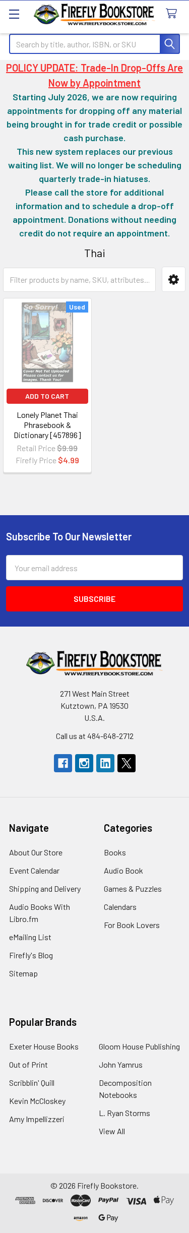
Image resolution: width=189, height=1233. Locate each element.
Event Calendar (34, 870)
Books (115, 852)
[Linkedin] (105, 763)
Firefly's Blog (31, 955)
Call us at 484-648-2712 (95, 736)
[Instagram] (84, 763)
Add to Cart (47, 396)
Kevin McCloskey (37, 1100)
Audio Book (123, 870)
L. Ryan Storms (124, 1113)
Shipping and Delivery (45, 888)
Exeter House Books (44, 1046)
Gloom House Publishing (139, 1046)
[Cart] (173, 14)
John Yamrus (121, 1064)
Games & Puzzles (133, 888)
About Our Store (35, 852)
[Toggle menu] (14, 14)
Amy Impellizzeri (37, 1119)
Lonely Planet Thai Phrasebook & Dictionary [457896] (47, 425)
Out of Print (28, 1064)
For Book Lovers (132, 925)
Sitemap (23, 973)
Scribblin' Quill (31, 1082)
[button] (173, 279)
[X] (126, 763)
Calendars (120, 906)
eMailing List (30, 937)
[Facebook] (63, 763)
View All (112, 1131)
